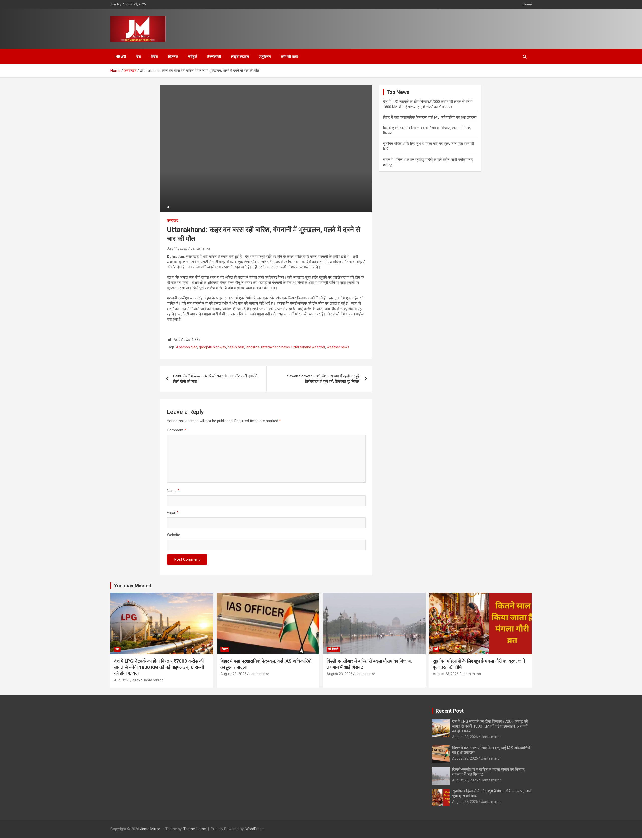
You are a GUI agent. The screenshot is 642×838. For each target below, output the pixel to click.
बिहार (225, 649)
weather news (338, 347)
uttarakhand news (275, 347)
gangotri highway (212, 347)
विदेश (154, 56)
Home (527, 4)
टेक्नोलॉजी (214, 56)
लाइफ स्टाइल (240, 56)
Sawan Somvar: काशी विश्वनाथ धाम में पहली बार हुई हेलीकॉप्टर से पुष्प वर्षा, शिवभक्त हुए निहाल (323, 379)
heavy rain (236, 347)
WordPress (254, 829)
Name (173, 490)
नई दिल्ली (333, 649)
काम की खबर (289, 56)
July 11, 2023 (177, 248)
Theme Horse (194, 829)
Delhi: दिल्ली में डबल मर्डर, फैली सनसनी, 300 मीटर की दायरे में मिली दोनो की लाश (215, 379)
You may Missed (132, 586)
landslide (253, 347)
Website (173, 534)
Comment (176, 430)
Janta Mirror (150, 829)
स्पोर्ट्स (192, 56)
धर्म (436, 649)
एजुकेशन (265, 56)
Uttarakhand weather (308, 347)
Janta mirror (200, 248)
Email (172, 512)
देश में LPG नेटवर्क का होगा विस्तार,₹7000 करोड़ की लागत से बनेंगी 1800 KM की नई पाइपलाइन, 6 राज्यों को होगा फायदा (159, 667)
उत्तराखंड (172, 220)
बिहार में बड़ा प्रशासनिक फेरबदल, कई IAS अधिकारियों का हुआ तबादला (429, 117)
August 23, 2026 (127, 680)
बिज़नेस (173, 56)
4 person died (186, 347)
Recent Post (450, 711)
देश (138, 56)
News (120, 56)
